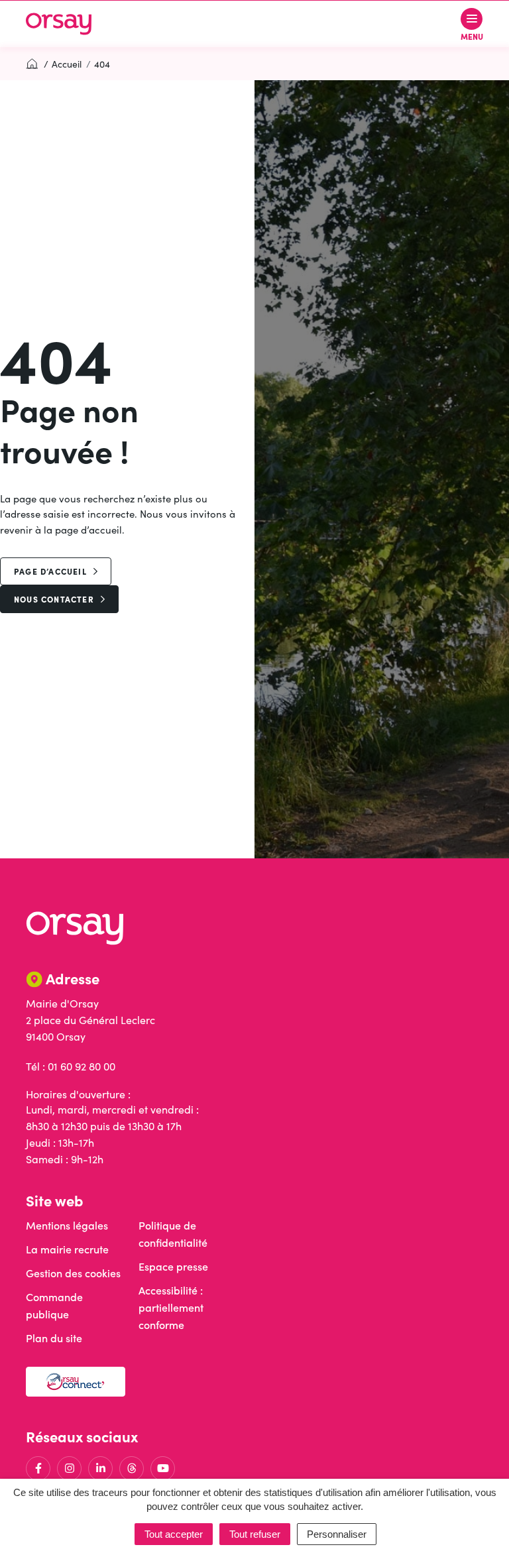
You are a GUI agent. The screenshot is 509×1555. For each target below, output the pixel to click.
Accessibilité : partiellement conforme (171, 1307)
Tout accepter (173, 1534)
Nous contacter (54, 599)
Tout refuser (254, 1534)
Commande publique (54, 1305)
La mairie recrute (67, 1249)
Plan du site (54, 1338)
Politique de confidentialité (173, 1233)
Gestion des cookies (73, 1273)
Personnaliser (337, 1534)
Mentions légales (67, 1225)
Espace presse (173, 1266)
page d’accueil (50, 571)
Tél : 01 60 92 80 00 (70, 1066)
